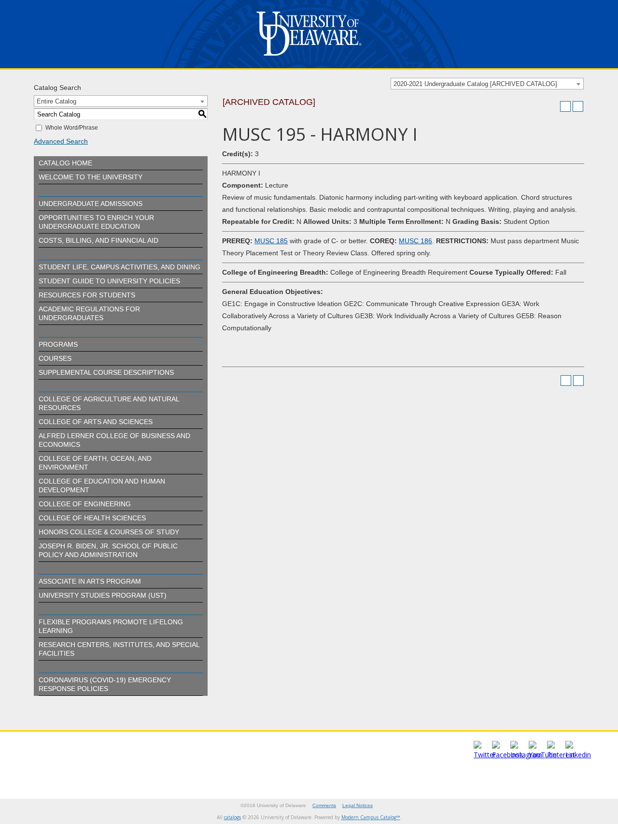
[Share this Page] (553, 106)
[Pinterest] (561, 754)
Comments (324, 805)
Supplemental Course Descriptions (106, 372)
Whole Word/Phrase (71, 127)
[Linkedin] (578, 754)
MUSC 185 (271, 241)
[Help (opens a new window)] (578, 106)
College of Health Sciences (92, 518)
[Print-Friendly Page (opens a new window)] (565, 106)
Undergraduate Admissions (90, 203)
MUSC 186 (415, 241)
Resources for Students (87, 295)
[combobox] (487, 83)
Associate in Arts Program (90, 581)
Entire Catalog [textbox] (56, 101)
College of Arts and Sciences (96, 422)
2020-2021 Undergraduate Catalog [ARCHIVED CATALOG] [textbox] (475, 84)
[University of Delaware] (309, 57)
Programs (58, 344)
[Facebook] (507, 754)
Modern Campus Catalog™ (370, 817)
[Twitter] (485, 754)
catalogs (232, 817)
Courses (55, 358)
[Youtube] (543, 754)
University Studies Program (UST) (103, 595)
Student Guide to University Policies (109, 281)
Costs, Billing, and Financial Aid (98, 240)
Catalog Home (65, 163)
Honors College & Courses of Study (109, 532)
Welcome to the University (90, 177)
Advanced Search (61, 141)
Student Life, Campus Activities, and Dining (119, 267)
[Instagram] (526, 754)
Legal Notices (357, 805)
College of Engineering (85, 504)
